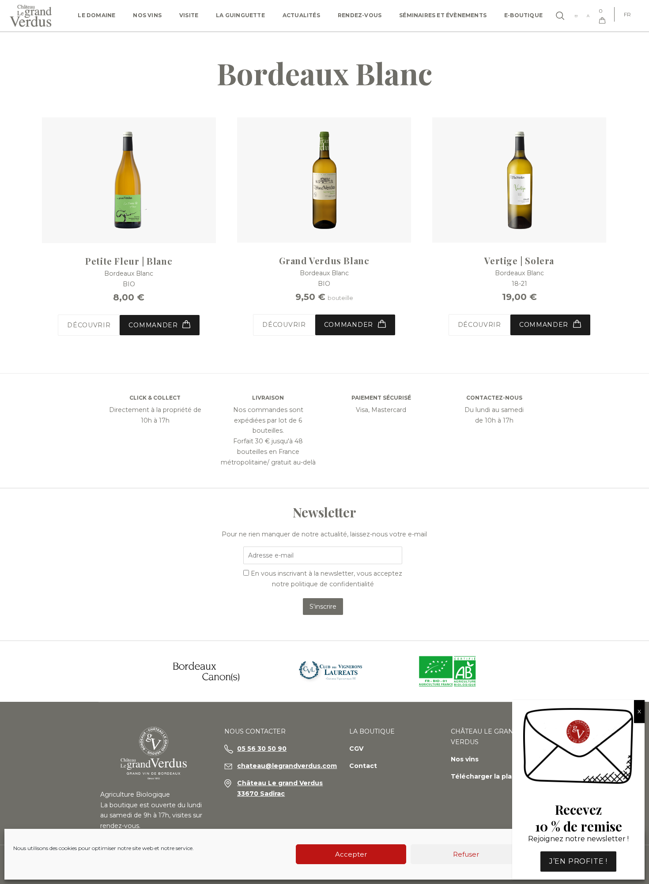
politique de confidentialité (332, 584)
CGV (356, 749)
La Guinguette (240, 15)
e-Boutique (523, 15)
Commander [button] (154, 325)
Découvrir (88, 325)
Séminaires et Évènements (443, 15)
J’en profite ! (578, 861)
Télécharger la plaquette (493, 776)
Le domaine (96, 15)
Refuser (466, 854)
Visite (188, 15)
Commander (349, 325)
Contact (363, 766)
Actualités (301, 15)
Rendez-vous (359, 15)
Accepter (351, 854)
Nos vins (147, 15)
